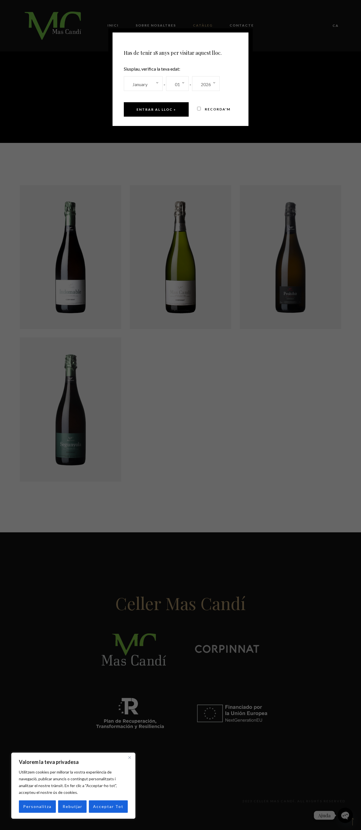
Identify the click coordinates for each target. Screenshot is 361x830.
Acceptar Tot (108, 806)
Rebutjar (72, 806)
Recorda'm (217, 109)
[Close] (129, 757)
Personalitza (37, 806)
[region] (73, 786)
